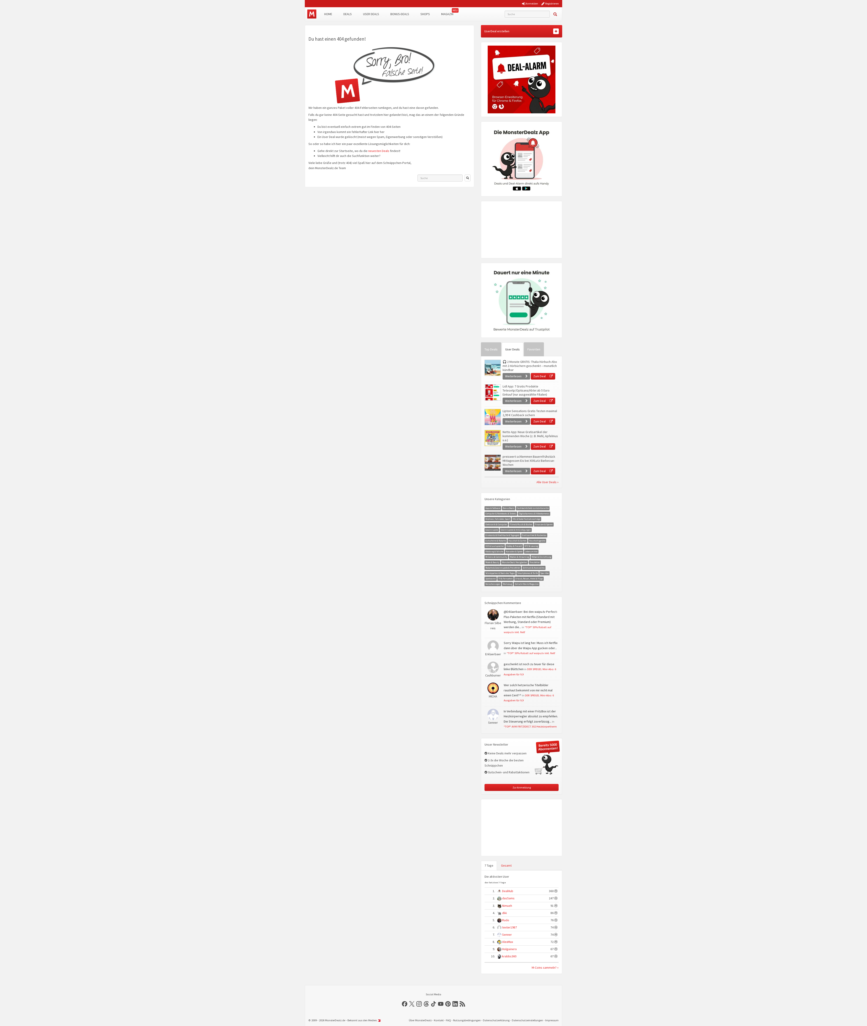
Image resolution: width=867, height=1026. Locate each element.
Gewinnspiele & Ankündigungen (516, 529)
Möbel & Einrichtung (541, 556)
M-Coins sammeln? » (545, 967)
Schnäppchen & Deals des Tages (500, 573)
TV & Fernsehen (505, 578)
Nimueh (507, 906)
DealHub (507, 891)
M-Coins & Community (496, 556)
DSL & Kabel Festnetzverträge (526, 519)
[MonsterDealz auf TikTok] (433, 1003)
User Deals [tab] (512, 349)
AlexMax (507, 942)
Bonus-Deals (399, 14)
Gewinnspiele (491, 529)
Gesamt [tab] (506, 865)
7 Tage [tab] (489, 865)
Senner (507, 935)
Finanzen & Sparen (544, 524)
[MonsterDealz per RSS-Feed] (462, 1003)
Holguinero (509, 949)
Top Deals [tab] (491, 349)
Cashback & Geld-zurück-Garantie (533, 508)
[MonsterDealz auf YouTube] (440, 1003)
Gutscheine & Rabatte (495, 540)
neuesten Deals (378, 151)
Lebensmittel (531, 551)
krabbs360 (509, 956)
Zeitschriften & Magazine (526, 584)
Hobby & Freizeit (514, 546)
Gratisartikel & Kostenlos (534, 535)
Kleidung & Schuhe (494, 551)
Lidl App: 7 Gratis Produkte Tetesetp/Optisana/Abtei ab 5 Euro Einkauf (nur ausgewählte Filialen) (526, 390)
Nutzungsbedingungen (467, 1020)
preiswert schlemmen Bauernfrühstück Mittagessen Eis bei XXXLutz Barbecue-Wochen (529, 461)
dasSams (508, 898)
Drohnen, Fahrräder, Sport (497, 519)
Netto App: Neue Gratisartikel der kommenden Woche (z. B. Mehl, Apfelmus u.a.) (530, 436)
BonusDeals (508, 508)
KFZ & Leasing (531, 546)
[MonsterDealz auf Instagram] (419, 1003)
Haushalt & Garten (517, 540)
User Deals (371, 14)
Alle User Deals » (547, 482)
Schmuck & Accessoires (534, 567)
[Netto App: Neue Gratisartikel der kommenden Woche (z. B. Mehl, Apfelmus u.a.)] (492, 438)
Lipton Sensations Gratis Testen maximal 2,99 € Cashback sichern (530, 413)
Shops (425, 14)
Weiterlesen (513, 376)
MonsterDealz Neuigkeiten (514, 562)
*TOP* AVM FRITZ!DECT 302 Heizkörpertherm (530, 726)
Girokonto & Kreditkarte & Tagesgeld (502, 535)
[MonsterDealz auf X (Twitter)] (411, 1003)
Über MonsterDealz (420, 1020)
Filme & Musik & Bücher (521, 524)
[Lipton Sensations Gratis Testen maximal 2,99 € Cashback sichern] (492, 417)
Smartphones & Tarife (527, 573)
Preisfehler (535, 562)
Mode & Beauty (492, 562)
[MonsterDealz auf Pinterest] (448, 1003)
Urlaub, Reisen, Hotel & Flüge (529, 578)
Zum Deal (539, 376)
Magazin (447, 14)
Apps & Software (492, 508)
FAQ (448, 1020)
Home (328, 14)
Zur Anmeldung (522, 787)
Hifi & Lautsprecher (494, 546)
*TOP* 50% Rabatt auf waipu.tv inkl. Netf (531, 653)
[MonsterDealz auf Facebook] (404, 1003)
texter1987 (509, 927)
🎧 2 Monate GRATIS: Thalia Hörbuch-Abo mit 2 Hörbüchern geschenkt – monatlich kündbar (530, 366)
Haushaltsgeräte (537, 540)
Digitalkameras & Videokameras (534, 513)
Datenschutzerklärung (496, 1020)
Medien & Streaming (519, 556)
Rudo (505, 920)
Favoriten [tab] (533, 349)
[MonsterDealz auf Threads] (426, 1003)
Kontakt (439, 1020)
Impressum (552, 1020)
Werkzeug (507, 584)
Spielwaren (490, 578)
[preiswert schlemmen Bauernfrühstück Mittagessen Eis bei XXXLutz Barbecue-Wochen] (492, 463)
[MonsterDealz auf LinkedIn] (455, 1003)
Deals (347, 14)
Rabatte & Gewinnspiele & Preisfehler (502, 567)
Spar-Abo (544, 573)
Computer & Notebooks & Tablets (500, 513)
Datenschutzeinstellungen (527, 1020)
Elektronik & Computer (496, 524)
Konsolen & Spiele (514, 551)
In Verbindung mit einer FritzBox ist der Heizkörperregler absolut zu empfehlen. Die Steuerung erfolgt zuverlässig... (531, 716)
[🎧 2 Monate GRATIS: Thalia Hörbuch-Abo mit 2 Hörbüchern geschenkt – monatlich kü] (492, 368)
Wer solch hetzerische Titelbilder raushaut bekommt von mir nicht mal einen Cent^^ (528, 690)
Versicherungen (492, 584)
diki (504, 913)
